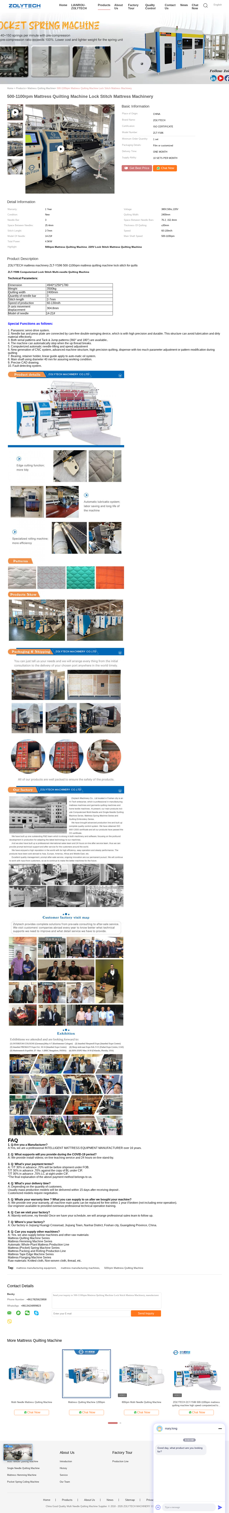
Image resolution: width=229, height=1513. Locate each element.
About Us (118, 7)
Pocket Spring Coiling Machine (23, 1481)
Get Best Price (139, 168)
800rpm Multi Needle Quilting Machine (141, 1402)
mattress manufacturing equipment (36, 1267)
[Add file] (158, 1507)
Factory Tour (133, 7)
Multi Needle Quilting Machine (22, 1461)
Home (63, 5)
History (63, 1468)
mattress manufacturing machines (80, 1267)
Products (104, 5)
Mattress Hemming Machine (21, 1475)
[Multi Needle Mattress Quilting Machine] (31, 1373)
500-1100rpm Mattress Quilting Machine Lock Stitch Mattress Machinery (94, 88)
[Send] (220, 1507)
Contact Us (170, 7)
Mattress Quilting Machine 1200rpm (86, 1402)
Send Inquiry (146, 1313)
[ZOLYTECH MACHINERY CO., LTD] (24, 6)
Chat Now (195, 7)
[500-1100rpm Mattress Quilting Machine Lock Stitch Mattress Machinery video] (69, 192)
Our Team (65, 1481)
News (184, 5)
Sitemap (130, 1500)
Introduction (66, 1461)
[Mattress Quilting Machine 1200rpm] (86, 1373)
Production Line (120, 1461)
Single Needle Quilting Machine (23, 1468)
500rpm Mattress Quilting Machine (123, 1267)
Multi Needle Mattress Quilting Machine (31, 1402)
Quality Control (150, 7)
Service (64, 1475)
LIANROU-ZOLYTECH (79, 7)
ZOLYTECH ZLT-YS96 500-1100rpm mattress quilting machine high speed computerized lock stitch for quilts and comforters (196, 1404)
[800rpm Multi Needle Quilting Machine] (141, 1373)
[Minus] (220, 1428)
